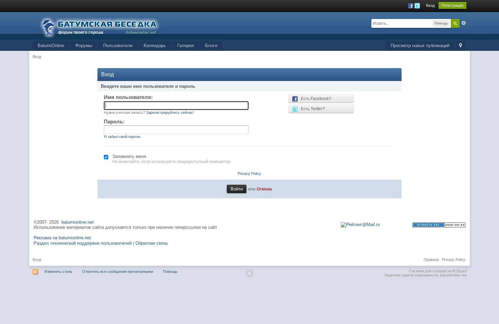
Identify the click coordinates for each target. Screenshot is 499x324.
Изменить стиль (58, 271)
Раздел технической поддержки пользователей (83, 243)
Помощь (170, 271)
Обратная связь (151, 243)
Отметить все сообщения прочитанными (117, 271)
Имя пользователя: (128, 97)
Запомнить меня (129, 156)
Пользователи (117, 45)
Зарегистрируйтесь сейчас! (170, 112)
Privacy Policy (249, 173)
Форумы (83, 45)
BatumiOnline (51, 45)
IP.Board (459, 271)
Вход (430, 5)
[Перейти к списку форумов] (104, 25)
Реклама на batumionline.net (62, 237)
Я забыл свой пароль (122, 137)
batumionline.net (77, 222)
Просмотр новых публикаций (420, 45)
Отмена (264, 189)
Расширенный (463, 23)
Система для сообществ (430, 271)
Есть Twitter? (311, 108)
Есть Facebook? (314, 98)
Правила (431, 260)
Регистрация (452, 5)
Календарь (155, 45)
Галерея (185, 45)
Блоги (211, 45)
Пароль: (114, 121)
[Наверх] (249, 273)
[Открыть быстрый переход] (460, 46)
